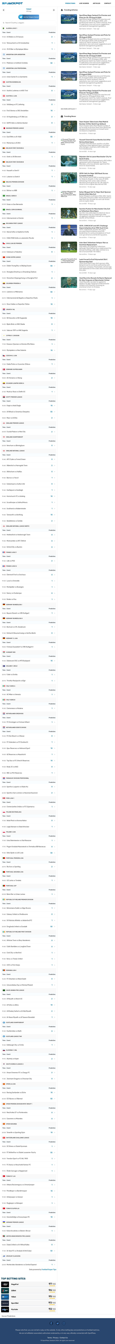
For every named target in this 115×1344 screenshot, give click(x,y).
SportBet (15, 1303)
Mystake (14, 1309)
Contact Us (64, 1338)
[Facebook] (51, 1323)
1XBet (13, 1297)
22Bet (13, 1291)
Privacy (56, 1338)
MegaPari (15, 1284)
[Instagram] (64, 1323)
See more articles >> (69, 109)
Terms (49, 1338)
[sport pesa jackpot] (12, 3)
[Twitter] (58, 1323)
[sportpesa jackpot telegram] (28, 17)
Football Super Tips (49, 1270)
